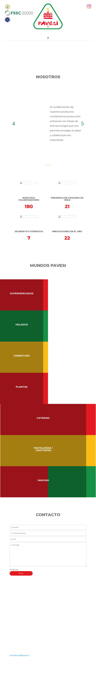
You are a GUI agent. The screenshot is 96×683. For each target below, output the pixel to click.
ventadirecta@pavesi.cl (19, 655)
